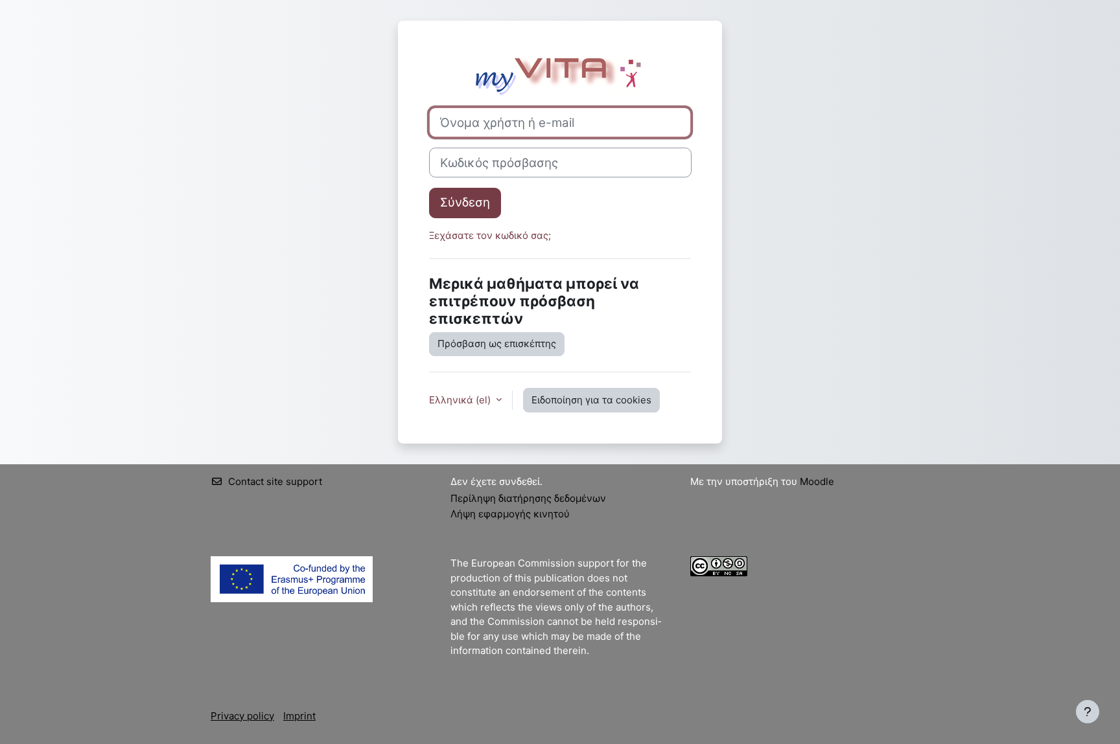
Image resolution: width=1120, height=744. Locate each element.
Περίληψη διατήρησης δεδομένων (528, 498)
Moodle (817, 481)
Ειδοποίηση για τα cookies (591, 400)
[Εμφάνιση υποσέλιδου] (1087, 711)
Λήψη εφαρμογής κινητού (510, 514)
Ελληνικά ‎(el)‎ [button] (461, 400)
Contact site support (275, 481)
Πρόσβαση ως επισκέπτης (497, 343)
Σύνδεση (465, 202)
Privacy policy (242, 716)
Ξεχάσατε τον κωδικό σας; (490, 235)
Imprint (299, 716)
